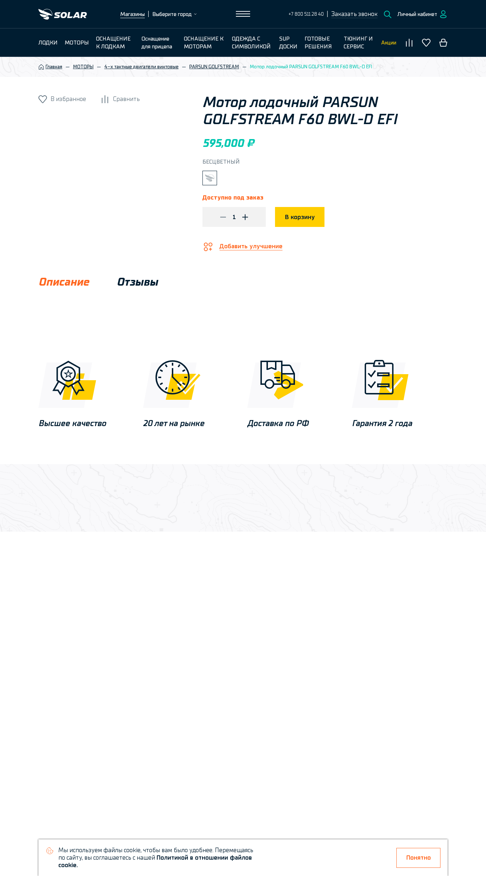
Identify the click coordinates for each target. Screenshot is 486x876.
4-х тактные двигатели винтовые (141, 67)
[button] (354, 14)
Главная (54, 67)
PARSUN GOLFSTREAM (214, 67)
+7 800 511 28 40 (306, 14)
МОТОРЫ (83, 67)
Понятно (418, 857)
